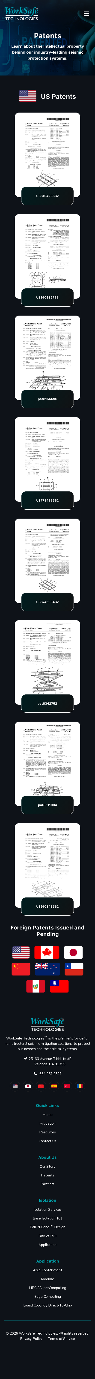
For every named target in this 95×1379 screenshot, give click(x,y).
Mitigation (47, 1123)
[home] (22, 13)
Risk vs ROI (47, 1236)
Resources (47, 1132)
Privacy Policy (31, 1338)
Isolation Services (48, 1209)
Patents (47, 1175)
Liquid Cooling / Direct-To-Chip (47, 1305)
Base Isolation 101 (47, 1218)
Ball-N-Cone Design (47, 1227)
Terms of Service (61, 1338)
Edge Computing (47, 1296)
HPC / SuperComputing (47, 1288)
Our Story (47, 1166)
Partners (47, 1184)
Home (48, 1114)
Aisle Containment (47, 1270)
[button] (85, 13)
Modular (47, 1279)
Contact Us (47, 1141)
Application (47, 1245)
